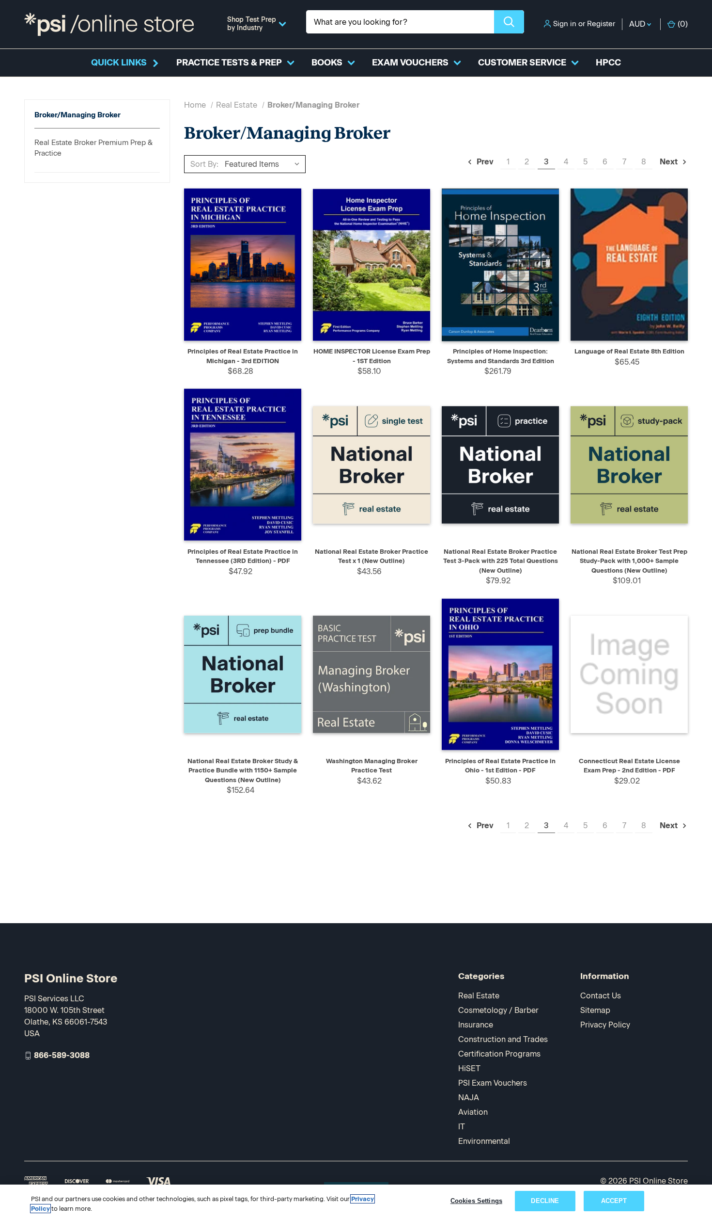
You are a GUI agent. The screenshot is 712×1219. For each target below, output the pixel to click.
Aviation (473, 1112)
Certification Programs (499, 1054)
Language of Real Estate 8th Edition (629, 351)
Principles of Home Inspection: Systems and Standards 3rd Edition (500, 356)
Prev (484, 161)
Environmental (484, 1141)
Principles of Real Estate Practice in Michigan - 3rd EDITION (242, 356)
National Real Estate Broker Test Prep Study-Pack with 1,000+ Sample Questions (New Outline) (629, 561)
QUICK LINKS (119, 62)
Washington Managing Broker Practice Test (372, 765)
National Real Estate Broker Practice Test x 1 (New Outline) (371, 556)
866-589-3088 (62, 1055)
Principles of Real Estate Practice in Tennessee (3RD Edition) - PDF (242, 556)
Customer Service (522, 62)
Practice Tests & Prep (229, 62)
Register (601, 23)
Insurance (475, 1024)
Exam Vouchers (410, 62)
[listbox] (264, 164)
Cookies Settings (476, 1200)
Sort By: (204, 164)
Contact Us (600, 995)
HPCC (608, 62)
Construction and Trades (503, 1039)
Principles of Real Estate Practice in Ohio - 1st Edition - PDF (500, 765)
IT (461, 1126)
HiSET (469, 1068)
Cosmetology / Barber (498, 1010)
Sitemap (595, 1010)
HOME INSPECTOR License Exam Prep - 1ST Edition (371, 356)
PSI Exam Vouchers (492, 1083)
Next (670, 161)
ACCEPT (614, 1200)
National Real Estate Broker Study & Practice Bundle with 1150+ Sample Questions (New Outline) (242, 770)
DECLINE (545, 1200)
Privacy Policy (605, 1024)
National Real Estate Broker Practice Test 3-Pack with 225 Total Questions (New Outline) (500, 561)
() (683, 24)
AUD (638, 24)
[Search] (509, 21)
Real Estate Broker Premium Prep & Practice (93, 148)
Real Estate (478, 995)
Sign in (564, 23)
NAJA (468, 1097)
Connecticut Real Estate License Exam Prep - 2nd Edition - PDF (629, 765)
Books (326, 62)
